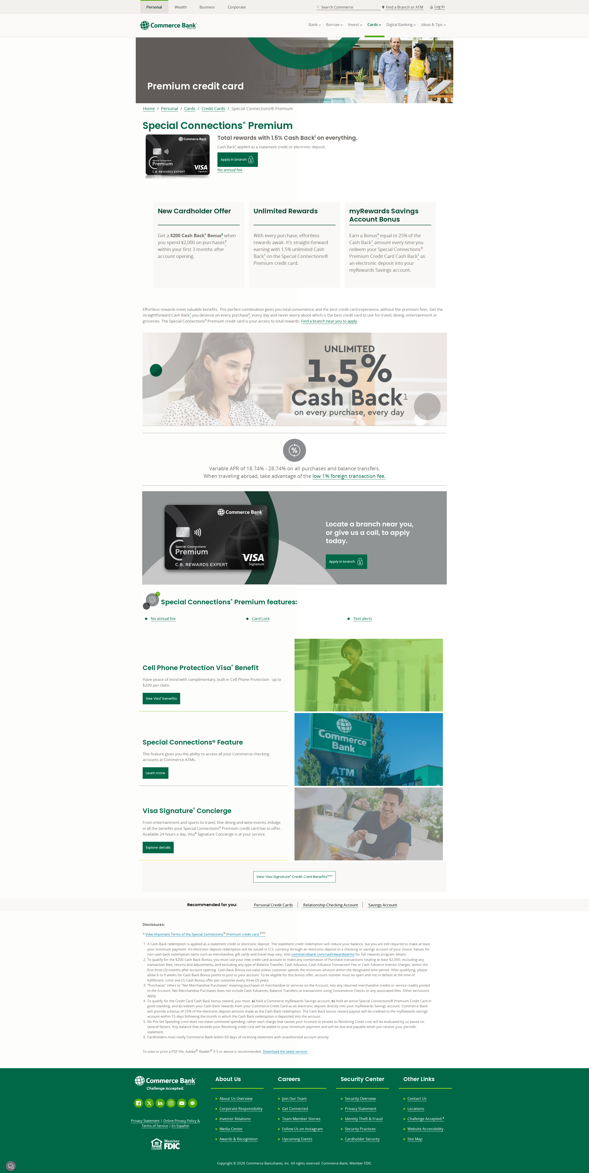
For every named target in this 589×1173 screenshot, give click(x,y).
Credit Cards (213, 108)
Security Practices (360, 1128)
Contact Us (417, 1098)
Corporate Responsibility (241, 1108)
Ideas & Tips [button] (431, 24)
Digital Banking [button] (399, 24)
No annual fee (230, 170)
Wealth (181, 7)
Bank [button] (313, 24)
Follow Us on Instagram (302, 1128)
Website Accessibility (425, 1128)
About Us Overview (235, 1098)
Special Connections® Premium (262, 108)
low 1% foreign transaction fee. (349, 475)
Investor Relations (235, 1118)
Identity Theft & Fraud (364, 1118)
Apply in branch (239, 158)
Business (207, 7)
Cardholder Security (362, 1139)
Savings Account (382, 905)
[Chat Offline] (11, 1166)
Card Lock (261, 618)
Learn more (157, 772)
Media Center (231, 1128)
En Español (180, 1125)
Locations (415, 1108)
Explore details (158, 847)
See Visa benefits (161, 698)
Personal (154, 7)
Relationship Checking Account (330, 905)
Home (149, 108)
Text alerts (362, 618)
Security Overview (360, 1098)
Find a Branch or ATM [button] (405, 7)
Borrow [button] (332, 24)
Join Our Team (294, 1098)
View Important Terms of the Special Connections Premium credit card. (202, 934)
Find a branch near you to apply (329, 321)
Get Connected (295, 1108)
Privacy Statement (360, 1108)
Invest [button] (353, 24)
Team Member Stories (301, 1118)
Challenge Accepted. (425, 1118)
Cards (189, 108)
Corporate (237, 7)
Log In (439, 6)
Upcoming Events (297, 1139)
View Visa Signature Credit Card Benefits (296, 876)
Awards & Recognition (238, 1139)
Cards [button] (372, 24)
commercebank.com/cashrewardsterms (323, 954)
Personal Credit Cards (273, 905)
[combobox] (349, 7)
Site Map (414, 1139)
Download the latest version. (285, 1051)
